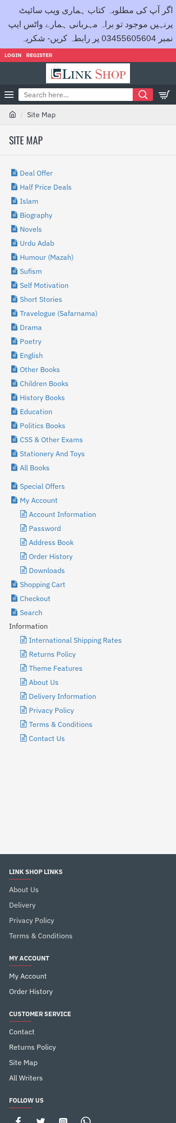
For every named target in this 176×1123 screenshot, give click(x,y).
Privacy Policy (51, 710)
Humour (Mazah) (47, 257)
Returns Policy (52, 654)
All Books (35, 467)
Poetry (31, 341)
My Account (39, 500)
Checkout (35, 598)
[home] (12, 114)
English (31, 355)
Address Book (51, 542)
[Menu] (9, 95)
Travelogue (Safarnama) (58, 313)
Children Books (44, 383)
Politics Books (42, 425)
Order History (51, 556)
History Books (42, 397)
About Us (44, 682)
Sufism (31, 271)
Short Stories (41, 299)
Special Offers (42, 486)
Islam (29, 200)
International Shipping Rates (75, 640)
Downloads (47, 570)
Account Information (62, 514)
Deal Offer (36, 172)
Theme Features (56, 668)
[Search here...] (143, 94)
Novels (31, 229)
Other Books (40, 369)
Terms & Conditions (61, 724)
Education (36, 411)
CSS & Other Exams (51, 439)
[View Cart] (164, 95)
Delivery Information (62, 696)
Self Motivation (44, 285)
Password (45, 528)
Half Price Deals (46, 186)
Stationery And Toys (52, 453)
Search (31, 612)
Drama (31, 327)
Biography (36, 215)
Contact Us (47, 738)
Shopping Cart (42, 584)
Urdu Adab (37, 243)
